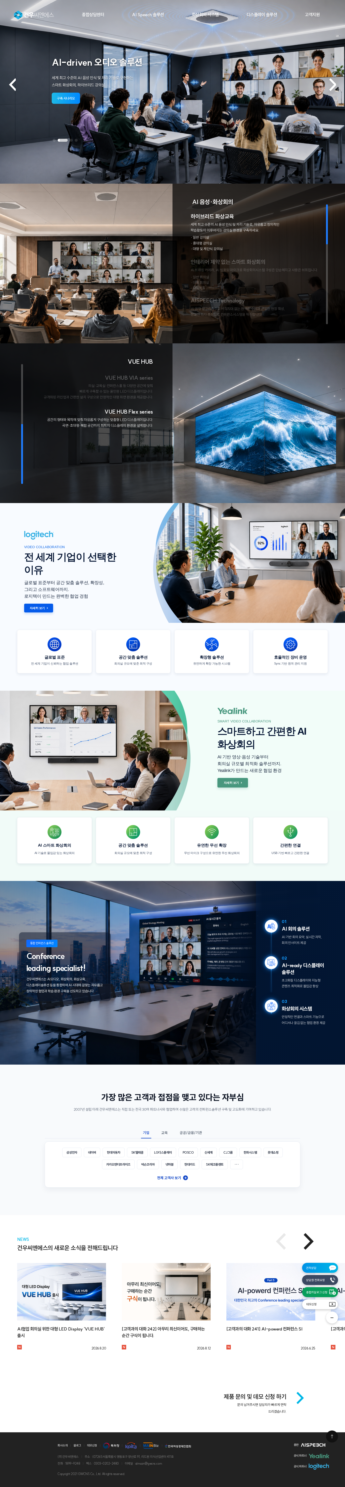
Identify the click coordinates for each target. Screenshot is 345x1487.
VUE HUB (140, 361)
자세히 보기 (37, 608)
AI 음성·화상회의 (212, 202)
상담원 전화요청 (315, 1280)
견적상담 (311, 1268)
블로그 (77, 1445)
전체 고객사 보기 (172, 1178)
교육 (164, 1132)
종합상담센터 (93, 14)
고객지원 (312, 14)
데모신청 (311, 1304)
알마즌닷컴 (34, 15)
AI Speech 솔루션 (148, 14)
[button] (54, 140)
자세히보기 (64, 98)
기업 (146, 1132)
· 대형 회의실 (200, 282)
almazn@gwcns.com (148, 1463)
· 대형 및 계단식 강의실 (207, 249)
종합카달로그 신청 (316, 1292)
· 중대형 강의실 (201, 243)
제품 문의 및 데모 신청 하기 (255, 1396)
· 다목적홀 (198, 288)
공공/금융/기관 (191, 1132)
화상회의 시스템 (205, 14)
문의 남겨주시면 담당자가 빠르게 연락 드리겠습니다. (261, 1408)
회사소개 (62, 1445)
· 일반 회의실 (200, 277)
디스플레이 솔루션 (262, 14)
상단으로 (332, 1436)
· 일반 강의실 (200, 237)
